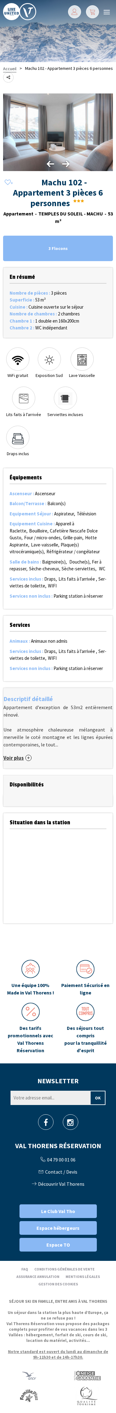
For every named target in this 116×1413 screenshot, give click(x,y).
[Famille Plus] (29, 1396)
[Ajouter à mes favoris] (7, 183)
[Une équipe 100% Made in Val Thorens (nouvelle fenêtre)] (30, 978)
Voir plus (13, 758)
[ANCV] (29, 1376)
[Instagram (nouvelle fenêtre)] (70, 1124)
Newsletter (58, 1080)
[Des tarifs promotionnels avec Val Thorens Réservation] (30, 1028)
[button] (92, 11)
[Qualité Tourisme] (87, 1396)
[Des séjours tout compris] (85, 1028)
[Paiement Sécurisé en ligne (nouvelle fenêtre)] (85, 978)
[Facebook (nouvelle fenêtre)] (46, 1124)
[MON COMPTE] (74, 11)
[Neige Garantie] (86, 1376)
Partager (8, 77)
